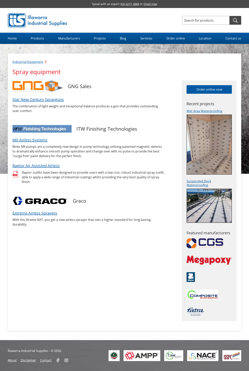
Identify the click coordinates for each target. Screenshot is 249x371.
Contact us (233, 38)
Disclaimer (28, 360)
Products (37, 38)
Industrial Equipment (27, 62)
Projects (100, 38)
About (12, 360)
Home (12, 38)
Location (205, 38)
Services (146, 38)
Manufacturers (69, 38)
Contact (46, 360)
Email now (150, 4)
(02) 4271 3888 (129, 4)
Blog (123, 38)
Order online (175, 38)
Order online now (209, 89)
